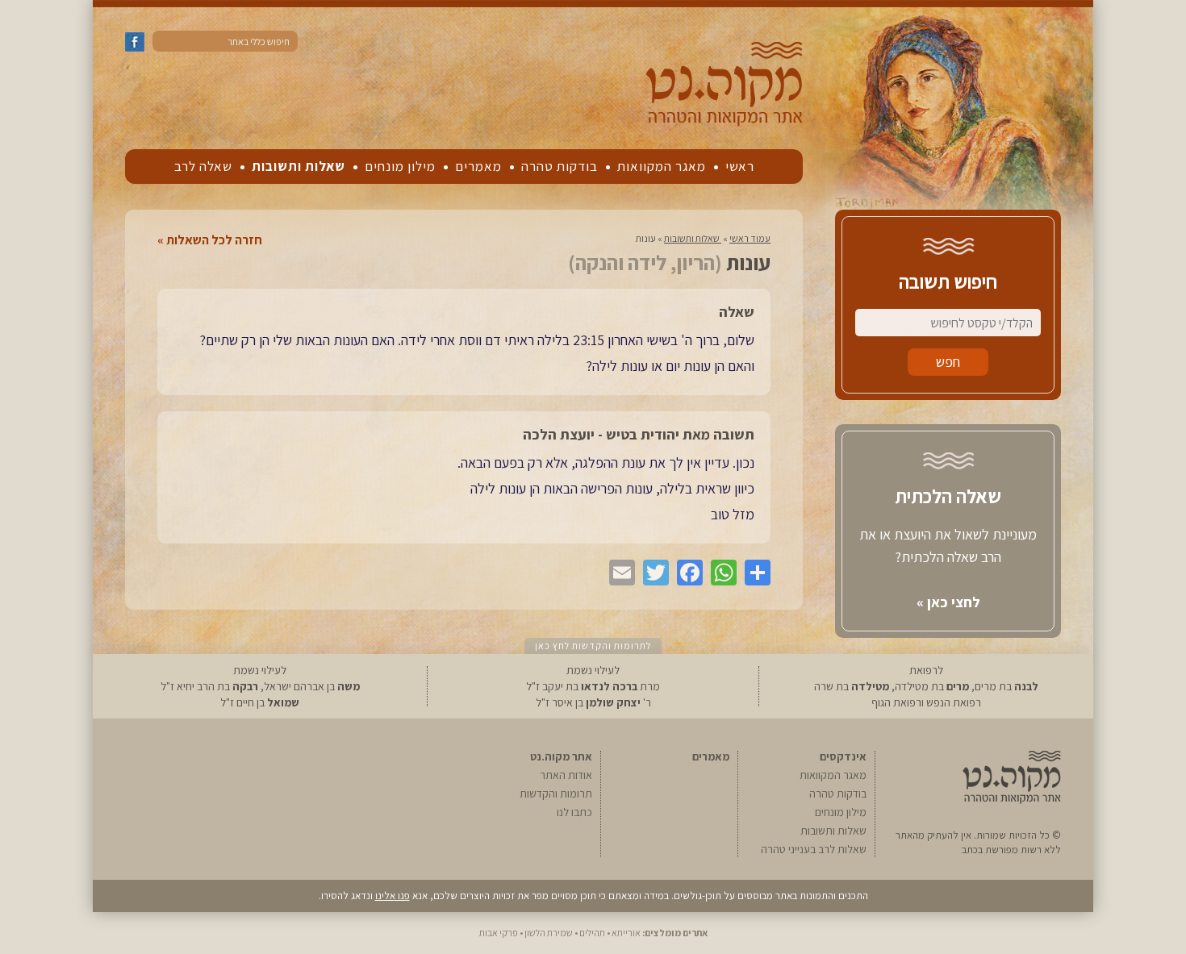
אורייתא (626, 933)
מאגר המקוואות (661, 166)
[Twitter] (652, 572)
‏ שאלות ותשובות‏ (692, 238)
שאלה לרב (203, 166)
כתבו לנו (574, 812)
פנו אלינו (392, 895)
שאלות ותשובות (298, 166)
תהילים (592, 933)
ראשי (739, 166)
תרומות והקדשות (556, 793)
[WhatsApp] (720, 572)
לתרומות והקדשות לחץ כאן (593, 645)
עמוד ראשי (749, 238)
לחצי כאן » (948, 602)
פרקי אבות (498, 933)
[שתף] (753, 572)
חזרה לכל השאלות (214, 240)
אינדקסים (843, 756)
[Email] (618, 572)
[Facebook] (686, 572)
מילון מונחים (400, 166)
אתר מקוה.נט (561, 756)
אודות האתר (566, 775)
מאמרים (478, 166)
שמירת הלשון (548, 933)
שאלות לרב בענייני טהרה (814, 849)
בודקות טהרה (559, 166)
